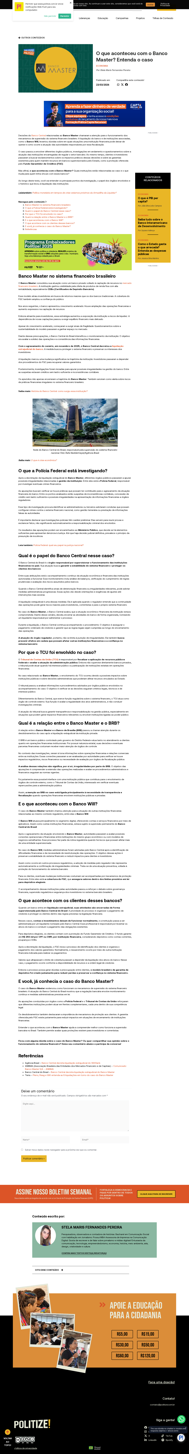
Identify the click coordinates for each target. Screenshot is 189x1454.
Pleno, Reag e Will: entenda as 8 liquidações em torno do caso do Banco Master (73, 1075)
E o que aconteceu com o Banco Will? (44, 220)
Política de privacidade (25, 1448)
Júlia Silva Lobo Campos (151, 206)
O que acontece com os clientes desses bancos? (50, 223)
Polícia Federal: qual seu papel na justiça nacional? (58, 545)
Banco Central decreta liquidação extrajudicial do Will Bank (71, 1063)
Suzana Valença (148, 230)
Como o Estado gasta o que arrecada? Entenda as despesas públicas (152, 249)
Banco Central (39, 135)
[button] (85, 18)
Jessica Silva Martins (150, 258)
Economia (102, 65)
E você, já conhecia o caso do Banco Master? (48, 226)
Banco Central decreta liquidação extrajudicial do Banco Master (83, 1072)
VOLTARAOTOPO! (8, 1442)
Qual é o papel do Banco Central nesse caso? (48, 210)
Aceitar (150, 4)
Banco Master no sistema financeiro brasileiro (48, 204)
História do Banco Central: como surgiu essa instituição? (59, 391)
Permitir (64, 16)
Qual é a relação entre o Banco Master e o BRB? (49, 217)
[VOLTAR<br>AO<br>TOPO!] (7, 1432)
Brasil (97, 1447)
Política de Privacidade (165, 4)
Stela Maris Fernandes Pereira (115, 70)
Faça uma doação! (161, 1382)
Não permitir (50, 16)
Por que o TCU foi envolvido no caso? (44, 214)
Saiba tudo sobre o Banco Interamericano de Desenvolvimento (152, 223)
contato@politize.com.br (162, 1404)
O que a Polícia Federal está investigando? (46, 207)
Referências (31, 229)
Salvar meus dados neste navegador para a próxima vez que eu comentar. (61, 1149)
